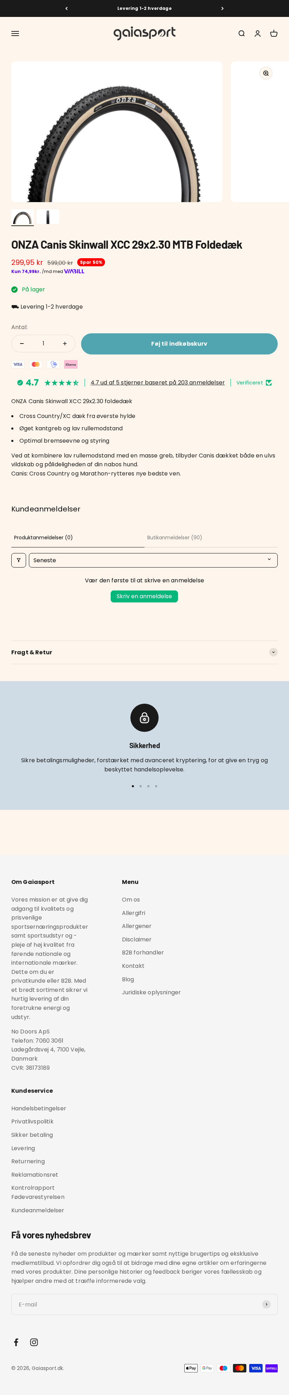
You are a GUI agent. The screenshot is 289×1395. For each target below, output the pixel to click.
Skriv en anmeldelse (144, 596)
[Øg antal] (65, 343)
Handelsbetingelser (38, 1108)
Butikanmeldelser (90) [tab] (174, 537)
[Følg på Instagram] (34, 1342)
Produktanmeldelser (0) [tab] (43, 537)
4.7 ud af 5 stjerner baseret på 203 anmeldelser (158, 382)
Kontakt (133, 966)
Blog (128, 979)
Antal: (19, 327)
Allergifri (134, 913)
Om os (131, 900)
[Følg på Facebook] (16, 1342)
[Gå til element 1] (22, 217)
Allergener (137, 926)
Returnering (28, 1161)
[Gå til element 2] (48, 217)
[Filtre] (18, 560)
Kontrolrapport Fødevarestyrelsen (37, 1192)
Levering (23, 1148)
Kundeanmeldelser (37, 1210)
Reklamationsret (34, 1175)
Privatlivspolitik (32, 1121)
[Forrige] (66, 8)
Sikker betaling (32, 1135)
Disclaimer (137, 939)
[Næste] (222, 8)
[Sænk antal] (22, 343)
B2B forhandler (143, 952)
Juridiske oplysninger (151, 992)
